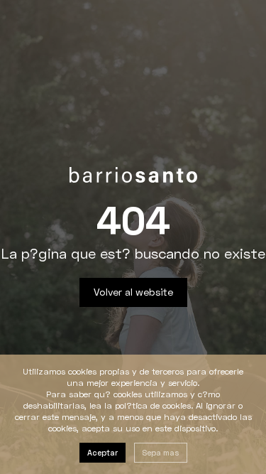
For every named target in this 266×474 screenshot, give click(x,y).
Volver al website (133, 292)
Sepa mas (160, 452)
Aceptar (102, 452)
